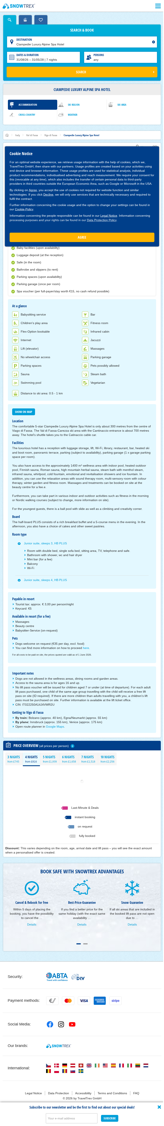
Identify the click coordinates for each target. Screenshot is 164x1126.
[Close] (159, 1107)
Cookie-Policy (24, 209)
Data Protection (58, 1093)
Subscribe (110, 1118)
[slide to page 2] (85, 944)
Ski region (74, 105)
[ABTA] (57, 977)
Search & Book (82, 30)
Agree (33, 190)
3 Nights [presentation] (13, 759)
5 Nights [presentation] (50, 759)
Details (31, 924)
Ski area (121, 105)
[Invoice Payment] (52, 1000)
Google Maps (55, 726)
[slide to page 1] (78, 944)
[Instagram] (61, 1024)
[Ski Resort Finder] (25, 20)
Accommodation (28, 105)
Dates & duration (27, 55)
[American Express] (100, 1000)
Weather (72, 115)
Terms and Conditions (112, 1093)
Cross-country (27, 115)
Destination (24, 39)
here (86, 648)
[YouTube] (72, 1024)
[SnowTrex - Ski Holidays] (58, 1046)
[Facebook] (50, 1024)
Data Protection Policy (102, 220)
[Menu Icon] (158, 6)
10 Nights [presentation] (107, 759)
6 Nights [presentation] (69, 759)
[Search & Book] (9, 20)
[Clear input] (153, 42)
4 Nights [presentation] (31, 759)
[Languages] (48, 1065)
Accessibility (83, 1093)
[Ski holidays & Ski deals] (19, 6)
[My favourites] (40, 20)
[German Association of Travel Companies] (78, 977)
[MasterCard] (68, 1000)
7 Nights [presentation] (88, 759)
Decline (48, 194)
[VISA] (84, 1000)
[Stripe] (115, 1000)
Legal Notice (108, 215)
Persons (99, 55)
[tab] (13, 759)
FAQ (136, 1093)
